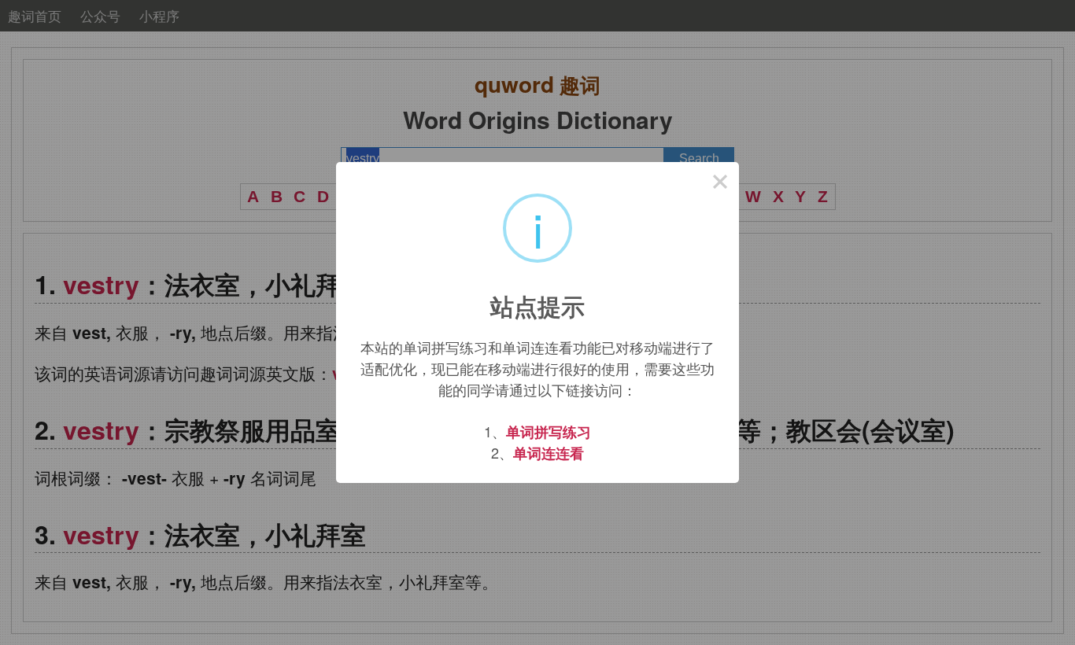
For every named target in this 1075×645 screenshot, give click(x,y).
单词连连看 (548, 453)
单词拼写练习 (548, 432)
